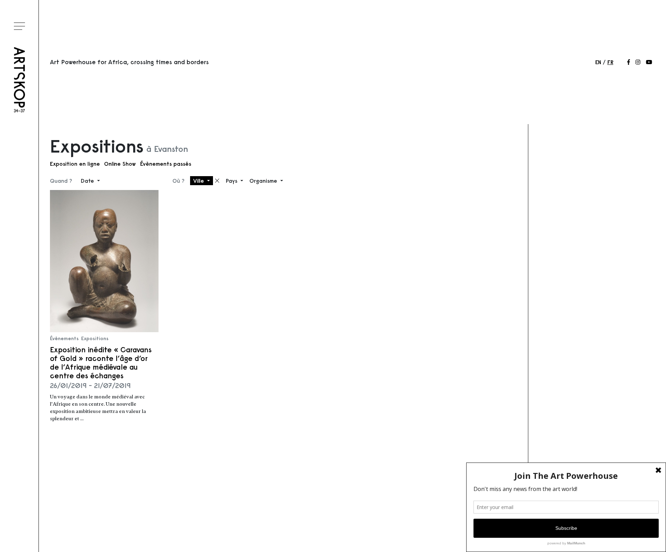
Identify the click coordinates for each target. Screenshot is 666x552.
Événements (64, 338)
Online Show (120, 163)
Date (88, 180)
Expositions (95, 338)
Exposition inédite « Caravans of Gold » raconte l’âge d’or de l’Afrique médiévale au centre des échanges (101, 363)
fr (610, 62)
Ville (199, 180)
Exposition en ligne (75, 163)
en (598, 62)
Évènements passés (165, 163)
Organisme (264, 180)
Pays (232, 180)
